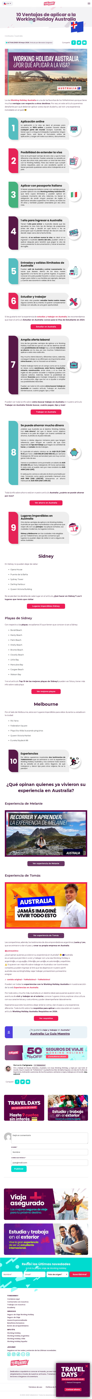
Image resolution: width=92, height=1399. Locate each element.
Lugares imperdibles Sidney (46, 606)
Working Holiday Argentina (18, 1336)
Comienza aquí (13, 1299)
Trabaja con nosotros (16, 1305)
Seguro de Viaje (13, 1317)
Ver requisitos (46, 1018)
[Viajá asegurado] (46, 1204)
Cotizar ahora (73, 1389)
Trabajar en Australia (46, 412)
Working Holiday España (17, 1341)
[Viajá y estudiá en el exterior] (46, 1239)
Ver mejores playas (46, 691)
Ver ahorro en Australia (46, 503)
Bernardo (22, 1065)
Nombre (14, 1147)
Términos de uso (35, 1387)
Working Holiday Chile (16, 1338)
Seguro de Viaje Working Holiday (20, 1314)
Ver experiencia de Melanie (46, 863)
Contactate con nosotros (17, 1302)
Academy (11, 1307)
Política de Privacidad (55, 1387)
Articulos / (10, 36)
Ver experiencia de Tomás (46, 935)
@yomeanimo (11, 951)
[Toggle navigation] (89, 3)
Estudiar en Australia (46, 327)
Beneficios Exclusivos (15, 1323)
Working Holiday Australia (23, 100)
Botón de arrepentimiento (18, 1326)
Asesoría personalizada (17, 1320)
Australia (19, 36)
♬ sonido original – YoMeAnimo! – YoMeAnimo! (27, 979)
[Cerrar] (86, 1366)
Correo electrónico (18, 1158)
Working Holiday (14, 1333)
